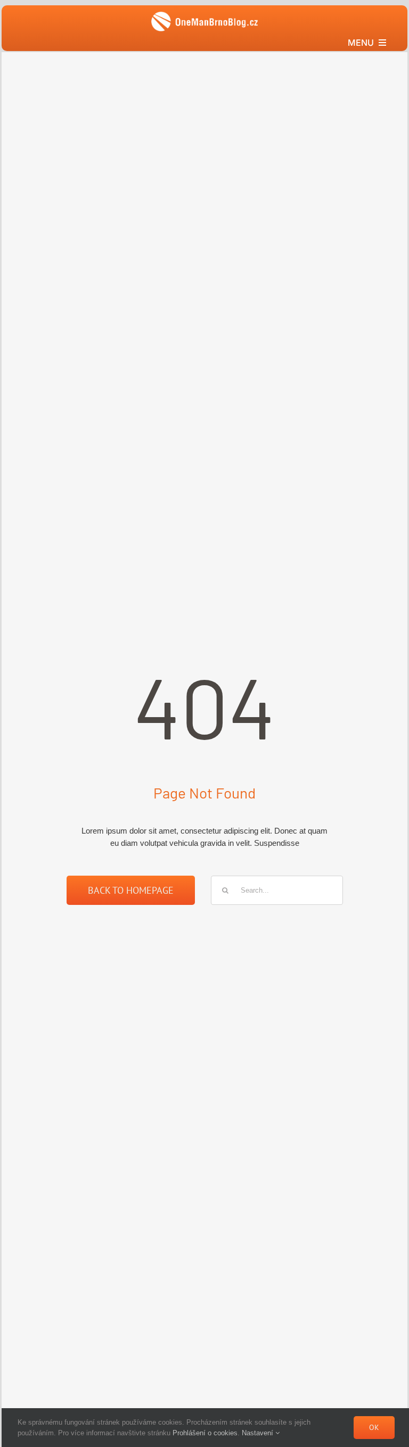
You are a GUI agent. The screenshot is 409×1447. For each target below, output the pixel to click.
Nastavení (258, 1433)
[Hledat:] (277, 889)
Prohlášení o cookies (205, 1433)
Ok (374, 1427)
